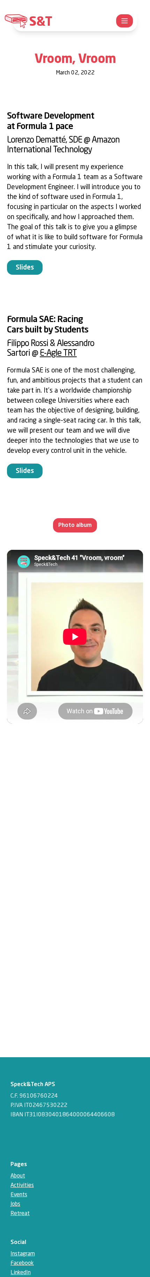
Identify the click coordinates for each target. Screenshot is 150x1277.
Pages (18, 1164)
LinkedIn (20, 1273)
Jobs (15, 1204)
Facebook (22, 1263)
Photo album (75, 525)
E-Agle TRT (58, 354)
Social (18, 1242)
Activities (22, 1185)
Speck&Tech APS (32, 1084)
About (17, 1176)
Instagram (22, 1254)
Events (18, 1195)
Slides (25, 267)
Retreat (20, 1213)
